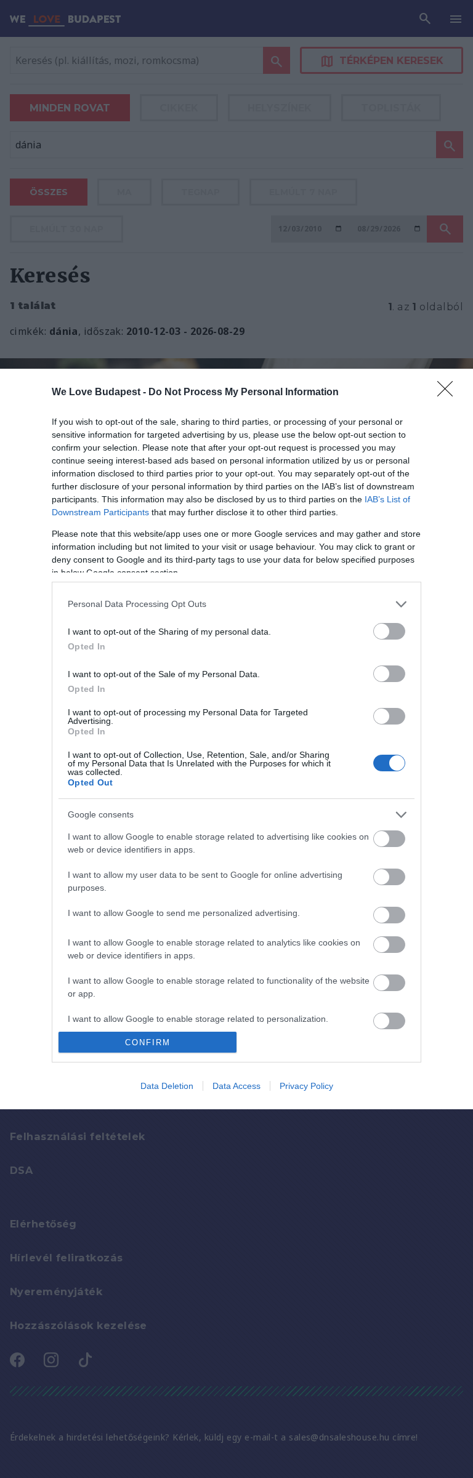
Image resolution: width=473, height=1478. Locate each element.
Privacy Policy (306, 1086)
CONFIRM (148, 1042)
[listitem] (236, 604)
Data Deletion (166, 1086)
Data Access (236, 1086)
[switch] (389, 631)
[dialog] (236, 739)
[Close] (449, 392)
